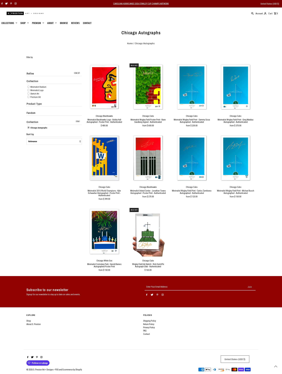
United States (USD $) (270, 3)
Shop (28, 321)
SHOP (23, 23)
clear (78, 121)
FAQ (144, 331)
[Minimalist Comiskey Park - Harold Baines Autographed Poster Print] (104, 231)
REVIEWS (75, 23)
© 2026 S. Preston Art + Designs (40, 369)
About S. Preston (33, 324)
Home (130, 43)
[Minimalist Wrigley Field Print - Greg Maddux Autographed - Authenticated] (235, 87)
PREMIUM (36, 23)
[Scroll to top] (275, 366)
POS (57, 369)
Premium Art (35, 97)
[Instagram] (15, 4)
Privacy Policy (149, 327)
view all (77, 73)
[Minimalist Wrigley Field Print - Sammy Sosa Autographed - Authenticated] (192, 87)
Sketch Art (34, 94)
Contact (146, 334)
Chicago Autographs (38, 128)
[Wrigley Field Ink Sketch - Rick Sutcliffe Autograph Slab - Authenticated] (148, 231)
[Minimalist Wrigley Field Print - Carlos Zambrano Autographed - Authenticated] (192, 158)
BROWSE (64, 23)
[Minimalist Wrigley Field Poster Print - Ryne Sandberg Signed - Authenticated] (148, 87)
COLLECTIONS (7, 23)
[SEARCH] (252, 13)
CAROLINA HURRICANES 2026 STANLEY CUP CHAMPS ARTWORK (141, 3)
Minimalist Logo (37, 90)
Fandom (31, 113)
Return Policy (148, 324)
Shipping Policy (149, 321)
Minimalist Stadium (38, 87)
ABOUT (50, 23)
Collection (32, 81)
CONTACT (87, 23)
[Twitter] (6, 4)
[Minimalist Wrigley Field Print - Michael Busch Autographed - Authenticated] (235, 158)
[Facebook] (2, 4)
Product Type (34, 104)
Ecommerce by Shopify (72, 369)
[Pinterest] (11, 4)
